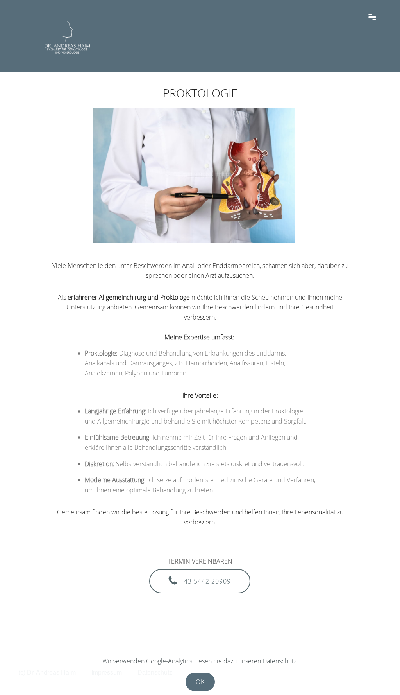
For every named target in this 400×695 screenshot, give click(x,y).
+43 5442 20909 (205, 581)
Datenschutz (279, 661)
